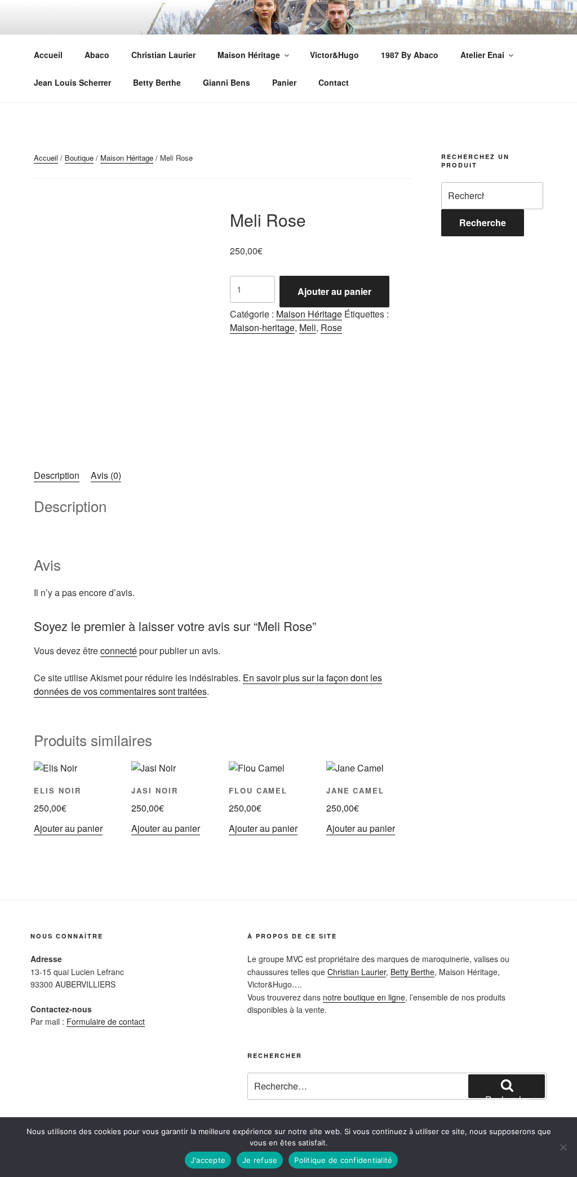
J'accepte (207, 1160)
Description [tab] (56, 475)
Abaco (97, 54)
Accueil (48, 54)
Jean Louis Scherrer (72, 82)
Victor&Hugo (334, 54)
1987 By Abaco (409, 54)
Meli (307, 327)
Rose (331, 327)
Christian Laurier (163, 54)
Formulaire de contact (105, 1021)
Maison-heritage (262, 327)
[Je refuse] (563, 1147)
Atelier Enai (482, 54)
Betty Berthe (157, 82)
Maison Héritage (249, 54)
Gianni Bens (226, 82)
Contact (333, 82)
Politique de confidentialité (343, 1160)
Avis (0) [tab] (106, 475)
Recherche (482, 222)
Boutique (79, 157)
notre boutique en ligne (364, 997)
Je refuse (259, 1160)
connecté (118, 650)
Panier (284, 82)
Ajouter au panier (334, 291)
